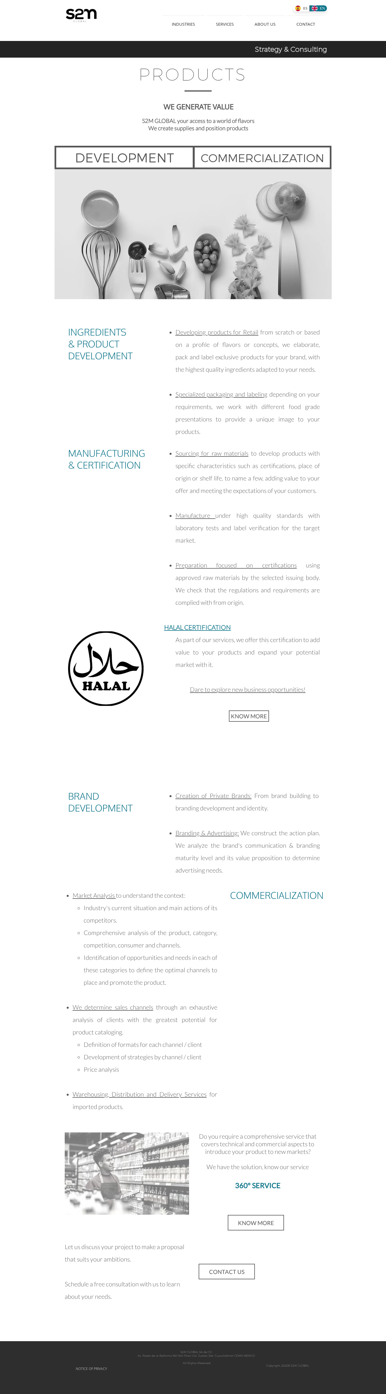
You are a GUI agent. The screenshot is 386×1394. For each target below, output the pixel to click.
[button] (183, 22)
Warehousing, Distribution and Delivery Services (140, 1094)
